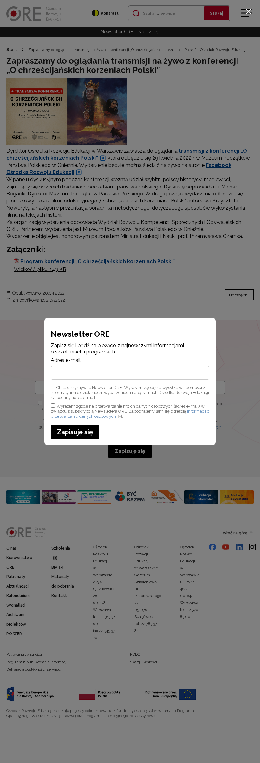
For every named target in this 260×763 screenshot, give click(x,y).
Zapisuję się (75, 432)
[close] (249, 11)
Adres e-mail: (66, 360)
